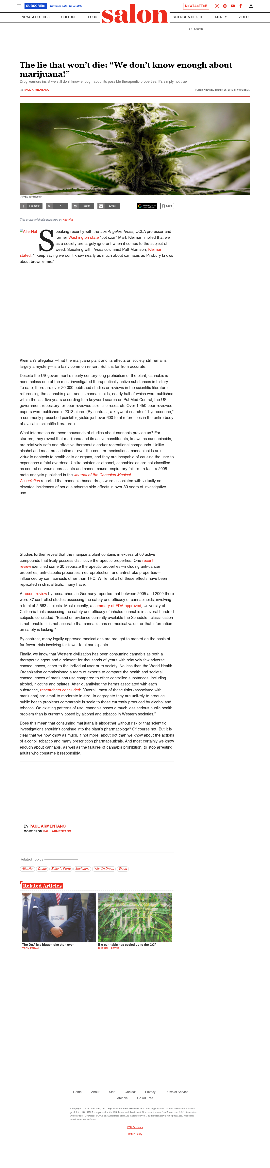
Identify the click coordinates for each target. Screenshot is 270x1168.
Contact (130, 1092)
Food (92, 17)
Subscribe (35, 6)
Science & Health (188, 17)
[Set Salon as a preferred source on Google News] (147, 206)
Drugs (42, 869)
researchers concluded (60, 690)
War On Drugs (104, 869)
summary (101, 606)
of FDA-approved (125, 606)
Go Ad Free (145, 1098)
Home (77, 1092)
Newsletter (196, 6)
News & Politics (36, 17)
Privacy (150, 1092)
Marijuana (82, 869)
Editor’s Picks (61, 869)
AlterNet (68, 219)
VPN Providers (135, 1127)
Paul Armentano (36, 90)
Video (243, 17)
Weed (123, 869)
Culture (68, 17)
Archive (122, 1098)
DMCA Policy (135, 1134)
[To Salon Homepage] (135, 13)
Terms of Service (176, 1092)
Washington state (83, 238)
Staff (112, 1092)
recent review (35, 594)
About (95, 1092)
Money (221, 17)
